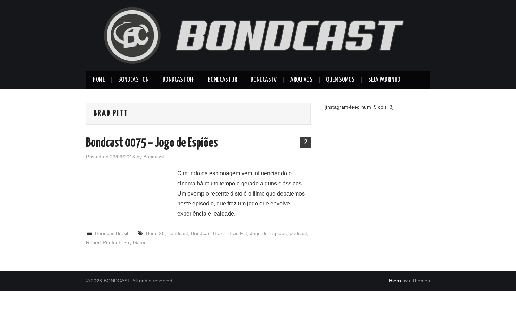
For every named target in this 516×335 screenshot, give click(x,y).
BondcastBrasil (111, 233)
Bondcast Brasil (208, 233)
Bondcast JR (222, 80)
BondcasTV (264, 80)
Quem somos (340, 80)
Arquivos (301, 80)
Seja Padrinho (384, 80)
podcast (298, 233)
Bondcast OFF (178, 80)
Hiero (395, 280)
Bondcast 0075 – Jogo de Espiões (152, 143)
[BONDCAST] (258, 35)
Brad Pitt (237, 233)
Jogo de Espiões (268, 233)
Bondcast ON (133, 80)
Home (99, 80)
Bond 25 (155, 233)
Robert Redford (103, 242)
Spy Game (135, 242)
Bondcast (153, 156)
